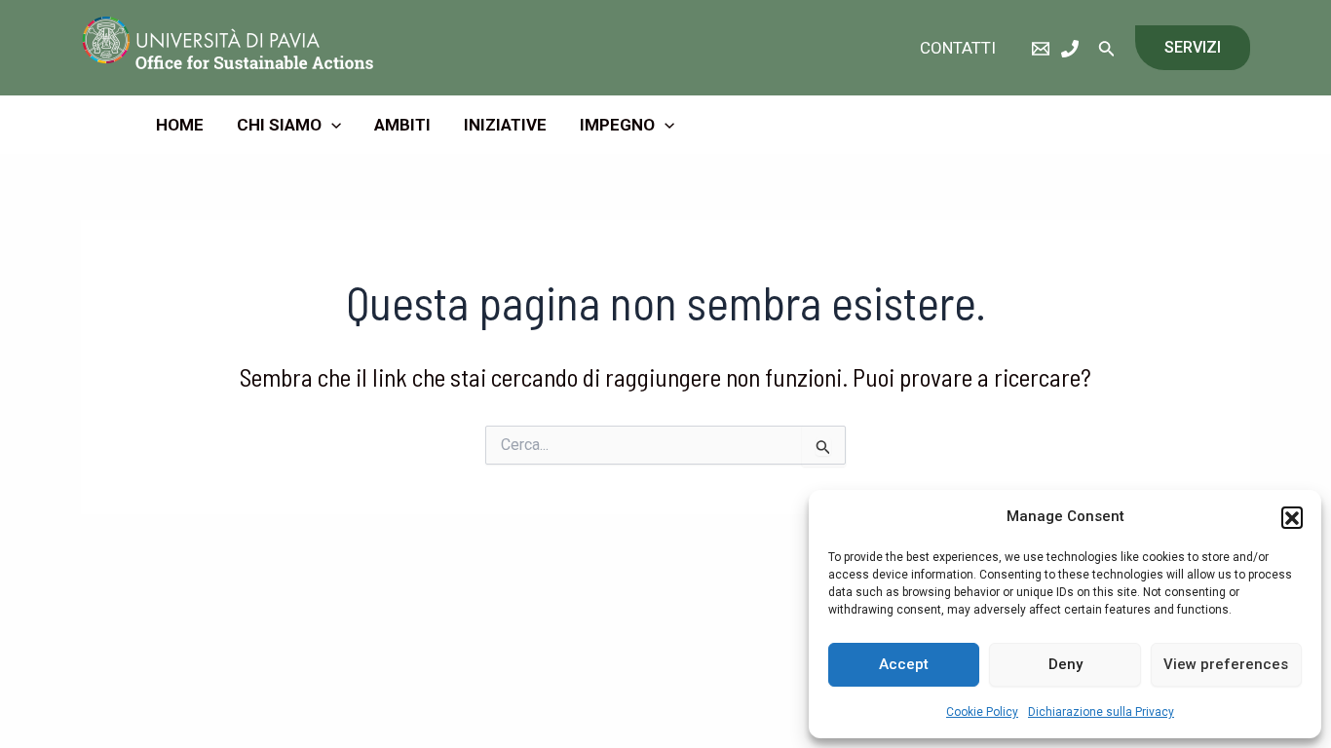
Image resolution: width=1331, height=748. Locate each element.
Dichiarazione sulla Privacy (1101, 712)
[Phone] (1070, 48)
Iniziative (505, 124)
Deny (1065, 664)
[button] (1292, 517)
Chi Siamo (279, 124)
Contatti (958, 47)
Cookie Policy (982, 712)
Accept (904, 664)
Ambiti (402, 124)
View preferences (1225, 664)
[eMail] (1040, 48)
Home (180, 124)
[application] (331, 124)
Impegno (617, 124)
